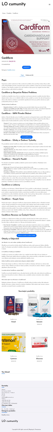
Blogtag (31, 429)
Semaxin (39, 322)
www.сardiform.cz (26, 137)
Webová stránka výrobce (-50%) (26, 235)
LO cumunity (14, 4)
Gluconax (39, 358)
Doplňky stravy (11, 70)
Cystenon (13, 358)
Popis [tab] (22, 75)
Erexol (13, 322)
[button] (49, 21)
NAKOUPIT (26, 67)
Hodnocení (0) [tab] (29, 75)
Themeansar (38, 429)
